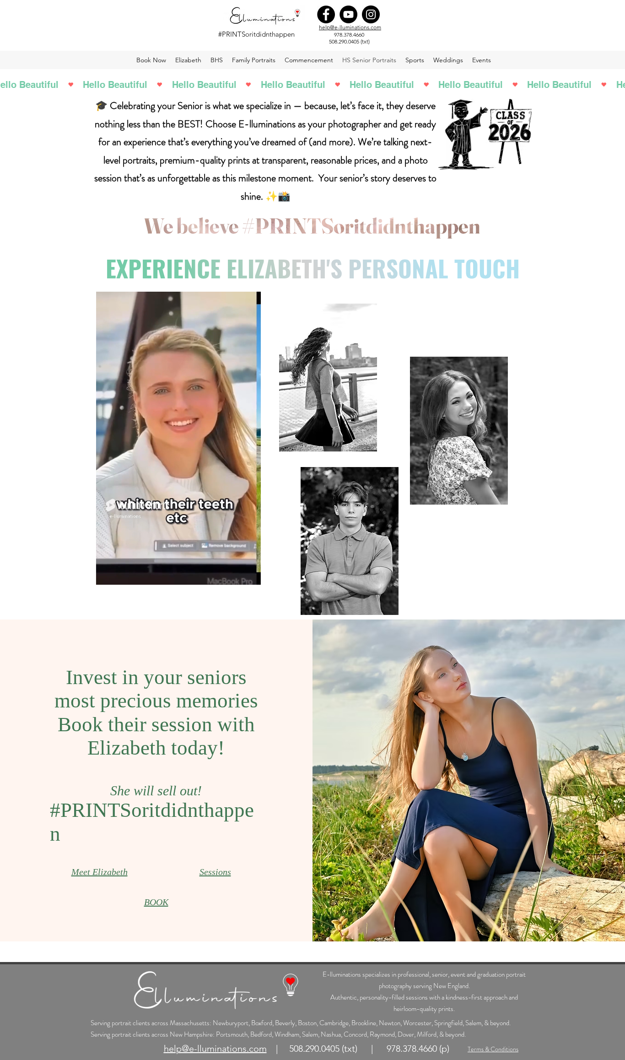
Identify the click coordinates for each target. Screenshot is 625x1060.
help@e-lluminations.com (350, 27)
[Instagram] (371, 14)
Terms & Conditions (493, 1049)
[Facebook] (326, 14)
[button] (249, 575)
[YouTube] (348, 14)
